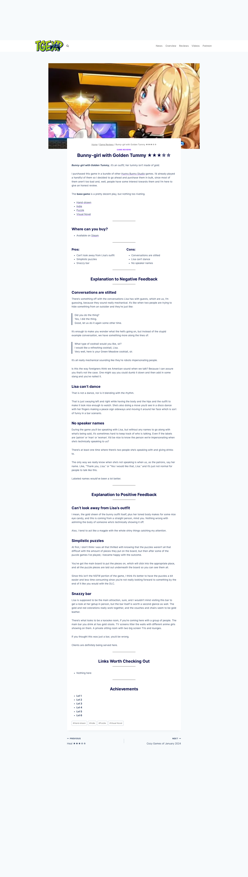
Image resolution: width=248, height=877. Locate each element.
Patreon (207, 45)
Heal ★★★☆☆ (76, 741)
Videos (196, 45)
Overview (170, 45)
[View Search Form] (67, 46)
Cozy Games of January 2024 (164, 741)
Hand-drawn (83, 202)
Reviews (184, 45)
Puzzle (80, 210)
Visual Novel (83, 214)
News (159, 45)
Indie (79, 206)
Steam (95, 235)
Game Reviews (124, 150)
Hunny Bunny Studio (133, 173)
